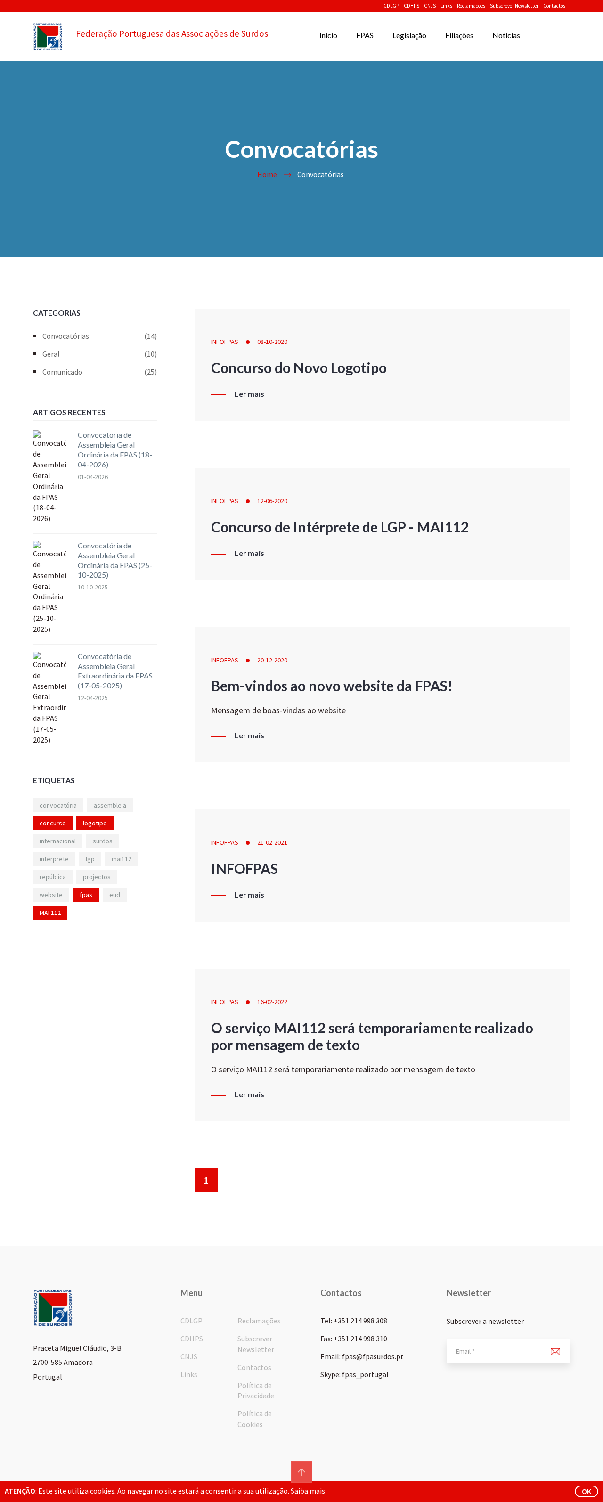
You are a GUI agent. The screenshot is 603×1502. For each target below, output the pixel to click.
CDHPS (411, 5)
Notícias (506, 35)
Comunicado (99, 371)
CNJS (430, 5)
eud (114, 894)
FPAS (365, 35)
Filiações (459, 35)
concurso (53, 823)
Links (446, 5)
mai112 (121, 859)
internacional (58, 841)
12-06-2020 (272, 501)
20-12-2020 (272, 660)
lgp (90, 859)
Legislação (409, 35)
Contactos (554, 5)
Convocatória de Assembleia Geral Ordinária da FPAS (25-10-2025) (115, 560)
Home (267, 174)
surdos (103, 841)
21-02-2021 (272, 842)
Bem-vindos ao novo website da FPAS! (332, 685)
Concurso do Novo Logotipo (299, 367)
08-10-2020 (272, 341)
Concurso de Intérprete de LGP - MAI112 (340, 526)
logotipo (95, 823)
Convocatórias (99, 336)
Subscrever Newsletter (514, 5)
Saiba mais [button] (308, 1490)
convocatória (58, 805)
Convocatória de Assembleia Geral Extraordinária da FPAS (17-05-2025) (115, 671)
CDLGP (391, 5)
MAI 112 (50, 912)
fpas (86, 894)
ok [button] (586, 1491)
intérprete (54, 859)
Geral (99, 354)
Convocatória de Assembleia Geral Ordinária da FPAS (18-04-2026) (115, 449)
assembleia (110, 805)
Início (328, 35)
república (53, 877)
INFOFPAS (224, 341)
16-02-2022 (272, 1001)
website (51, 894)
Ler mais (249, 394)
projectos (97, 877)
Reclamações (471, 5)
